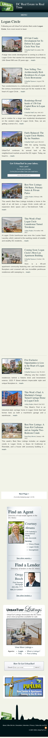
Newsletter (19, 725)
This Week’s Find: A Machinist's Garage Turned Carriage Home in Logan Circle (34, 396)
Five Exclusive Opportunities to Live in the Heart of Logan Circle (34, 364)
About (4, 725)
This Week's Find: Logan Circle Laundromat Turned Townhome (33, 222)
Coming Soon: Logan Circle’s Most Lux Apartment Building (34, 252)
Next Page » (24, 494)
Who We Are (11, 725)
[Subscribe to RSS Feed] (46, 727)
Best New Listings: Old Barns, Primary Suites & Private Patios (33, 188)
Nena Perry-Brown (30, 436)
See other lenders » (24, 596)
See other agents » (24, 558)
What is (33, 651)
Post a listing (32, 654)
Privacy (32, 725)
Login (20, 651)
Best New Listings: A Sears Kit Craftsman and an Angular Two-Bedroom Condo (34, 428)
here (29, 169)
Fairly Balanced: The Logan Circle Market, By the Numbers (34, 135)
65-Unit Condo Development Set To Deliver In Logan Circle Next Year (33, 42)
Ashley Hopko (28, 197)
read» (33, 60)
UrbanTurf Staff (29, 50)
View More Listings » (24, 647)
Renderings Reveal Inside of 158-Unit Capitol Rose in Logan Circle (34, 104)
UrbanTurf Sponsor (30, 81)
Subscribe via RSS (41, 725)
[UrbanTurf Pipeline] (24, 698)
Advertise (26, 725)
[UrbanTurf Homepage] (13, 9)
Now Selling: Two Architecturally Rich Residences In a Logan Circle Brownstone (34, 73)
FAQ (20, 654)
